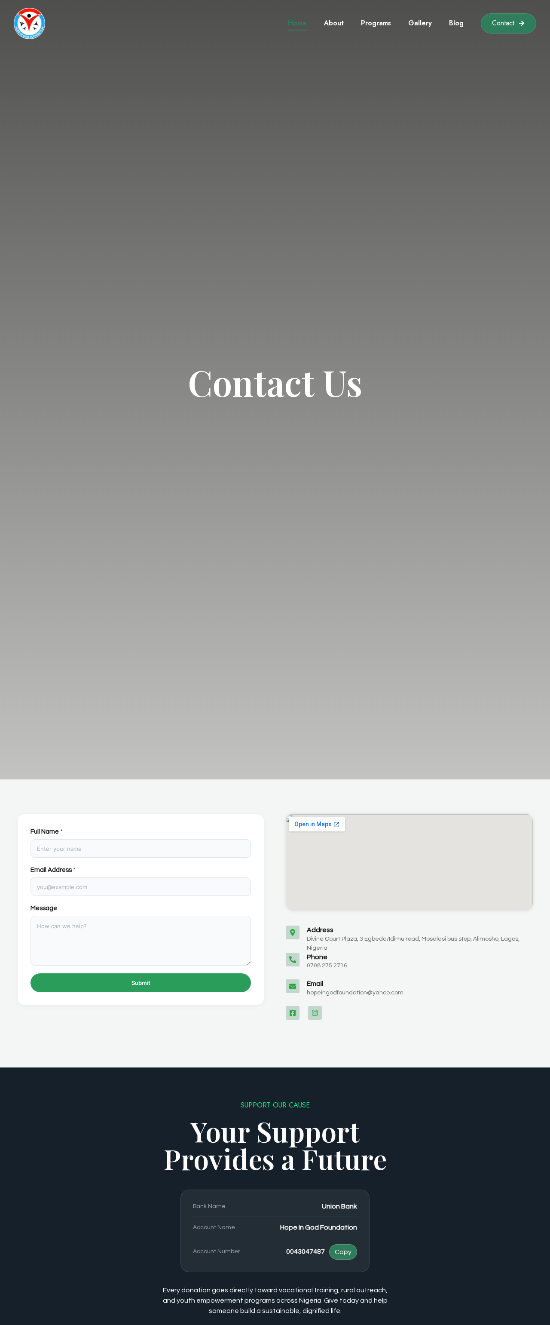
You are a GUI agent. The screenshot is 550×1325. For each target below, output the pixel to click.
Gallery (420, 23)
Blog (456, 23)
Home (297, 23)
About (334, 23)
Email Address (53, 870)
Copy (343, 1251)
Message (44, 908)
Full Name (47, 831)
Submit (140, 982)
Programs (376, 23)
